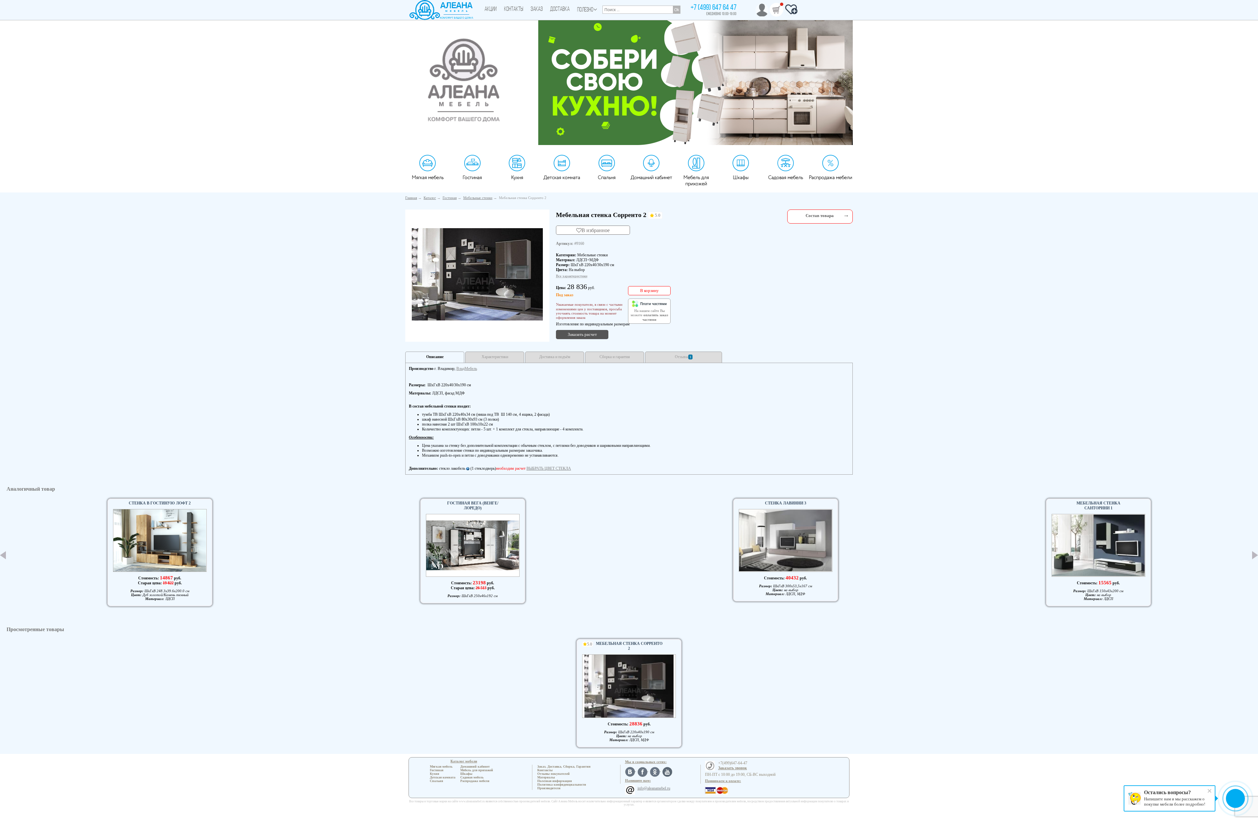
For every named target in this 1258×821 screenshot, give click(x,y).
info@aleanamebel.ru (654, 788)
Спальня (607, 177)
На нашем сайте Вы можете (649, 315)
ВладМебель (466, 368)
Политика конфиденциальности (561, 784)
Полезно (585, 10)
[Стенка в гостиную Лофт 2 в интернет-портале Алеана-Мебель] (159, 540)
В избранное (595, 230)
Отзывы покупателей (553, 773)
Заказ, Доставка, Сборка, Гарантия (563, 766)
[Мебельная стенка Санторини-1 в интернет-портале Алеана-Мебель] (1098, 545)
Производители (549, 788)
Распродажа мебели (830, 177)
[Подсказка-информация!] (467, 468)
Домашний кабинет (651, 177)
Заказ (537, 9)
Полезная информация (554, 781)
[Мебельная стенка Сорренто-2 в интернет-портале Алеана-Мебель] (477, 274)
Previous (3, 555)
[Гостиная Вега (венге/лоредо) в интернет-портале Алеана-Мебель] (472, 545)
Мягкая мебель (428, 177)
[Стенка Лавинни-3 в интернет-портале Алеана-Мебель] (785, 540)
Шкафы (741, 177)
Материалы (546, 777)
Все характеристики (571, 276)
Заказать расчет (582, 334)
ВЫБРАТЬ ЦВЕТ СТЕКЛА (548, 468)
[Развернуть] (846, 214)
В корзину (649, 290)
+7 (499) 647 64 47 (713, 8)
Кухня (517, 177)
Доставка (560, 9)
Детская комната (561, 177)
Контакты (513, 9)
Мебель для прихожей (696, 180)
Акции (491, 9)
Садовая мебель (785, 177)
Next (1255, 555)
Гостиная (472, 177)
